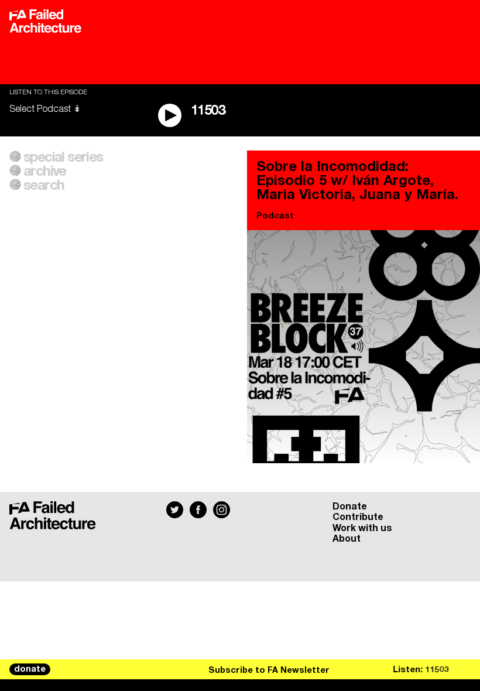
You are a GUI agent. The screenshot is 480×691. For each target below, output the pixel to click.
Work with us (362, 528)
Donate (349, 506)
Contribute (357, 517)
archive (44, 172)
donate (30, 669)
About (346, 538)
